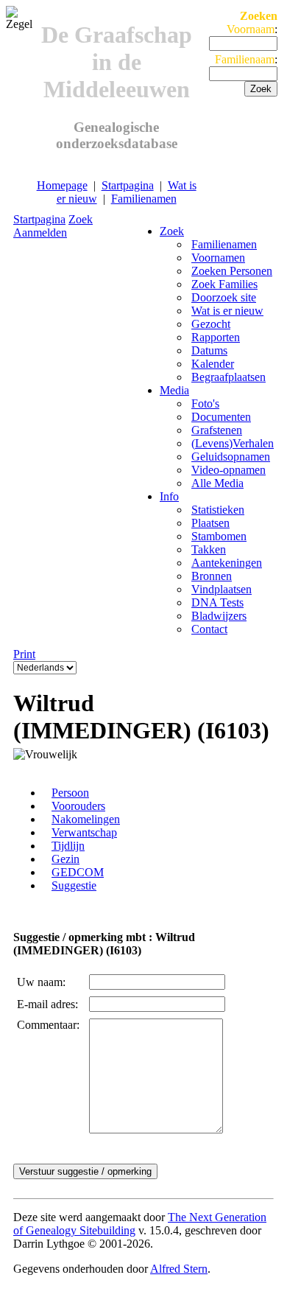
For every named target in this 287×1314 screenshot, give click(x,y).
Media (174, 390)
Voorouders (78, 806)
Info (169, 496)
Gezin (65, 859)
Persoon (70, 792)
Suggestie (74, 885)
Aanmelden (40, 232)
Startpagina (128, 185)
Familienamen (144, 198)
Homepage (62, 185)
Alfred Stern (179, 1268)
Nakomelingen (86, 819)
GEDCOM (78, 872)
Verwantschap (84, 832)
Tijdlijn (68, 845)
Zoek (80, 219)
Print (24, 654)
